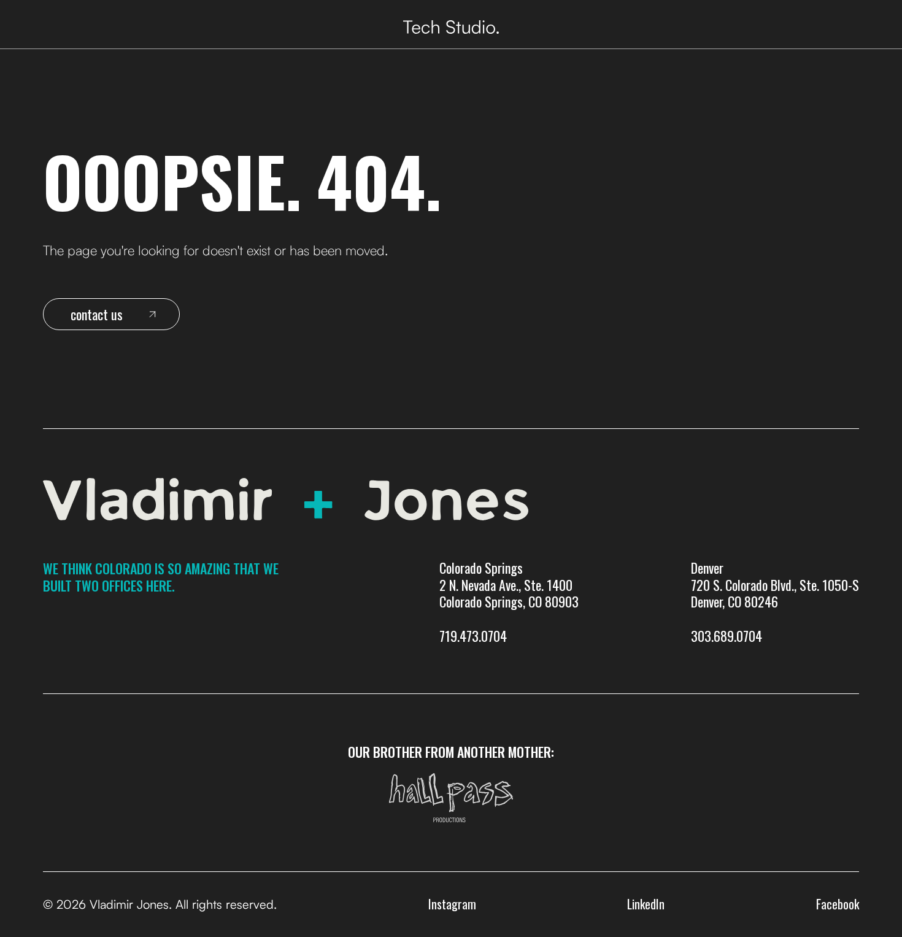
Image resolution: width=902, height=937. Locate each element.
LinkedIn (646, 904)
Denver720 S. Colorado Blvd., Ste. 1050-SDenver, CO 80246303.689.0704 (775, 602)
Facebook (837, 904)
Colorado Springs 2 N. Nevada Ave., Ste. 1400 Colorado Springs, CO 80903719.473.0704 (509, 602)
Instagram (452, 904)
